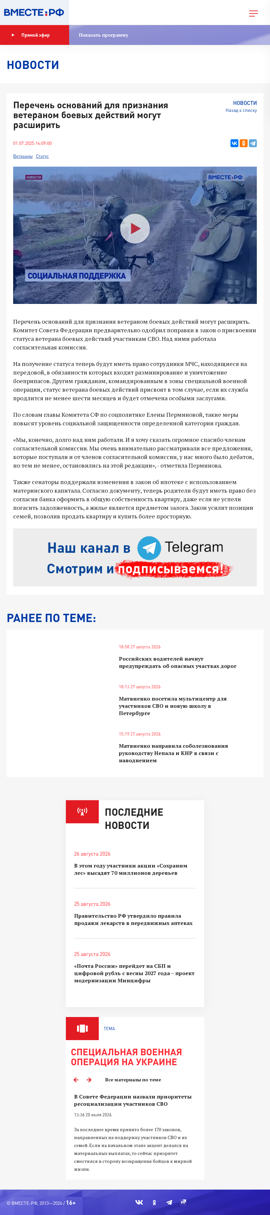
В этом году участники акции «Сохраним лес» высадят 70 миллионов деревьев (130, 869)
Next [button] (88, 1079)
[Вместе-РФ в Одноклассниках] (154, 1202)
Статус (42, 156)
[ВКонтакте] (234, 143)
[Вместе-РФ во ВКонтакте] (139, 1202)
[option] (135, 1133)
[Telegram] (253, 143)
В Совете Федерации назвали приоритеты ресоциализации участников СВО (133, 1100)
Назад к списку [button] (241, 110)
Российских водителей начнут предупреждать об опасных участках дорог (177, 662)
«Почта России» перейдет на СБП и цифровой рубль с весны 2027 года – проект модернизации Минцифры (134, 973)
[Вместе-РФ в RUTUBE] (183, 1202)
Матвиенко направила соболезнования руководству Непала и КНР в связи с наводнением (173, 753)
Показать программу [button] (103, 35)
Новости (245, 103)
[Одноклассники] (244, 143)
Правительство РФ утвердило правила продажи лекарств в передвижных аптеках (133, 919)
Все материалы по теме (133, 1079)
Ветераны (23, 156)
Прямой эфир (35, 35)
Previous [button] (75, 1079)
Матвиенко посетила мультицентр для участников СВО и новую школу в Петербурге (173, 706)
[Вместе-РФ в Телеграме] (169, 1202)
